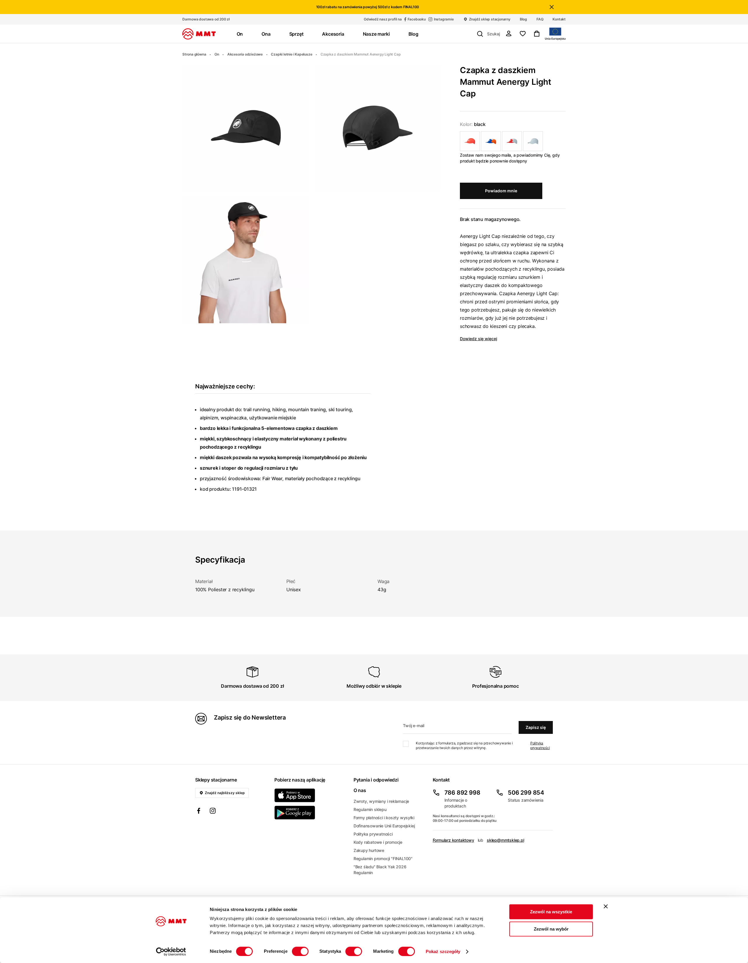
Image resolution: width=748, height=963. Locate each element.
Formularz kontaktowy (453, 840)
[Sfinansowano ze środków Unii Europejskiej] (555, 33)
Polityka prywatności (540, 745)
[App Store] (310, 795)
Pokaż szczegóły (443, 951)
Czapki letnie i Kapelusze (291, 54)
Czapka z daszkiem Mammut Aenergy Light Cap (361, 54)
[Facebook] (198, 811)
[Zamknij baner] (606, 906)
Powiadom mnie (501, 190)
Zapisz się (536, 727)
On (216, 54)
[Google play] (310, 812)
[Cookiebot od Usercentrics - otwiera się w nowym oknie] (171, 951)
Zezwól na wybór (551, 928)
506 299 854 (526, 792)
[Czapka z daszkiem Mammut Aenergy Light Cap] (469, 141)
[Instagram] (212, 811)
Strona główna (194, 54)
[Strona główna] (199, 33)
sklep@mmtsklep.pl (505, 840)
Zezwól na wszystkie (551, 911)
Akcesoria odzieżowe (245, 54)
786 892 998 (462, 792)
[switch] (300, 951)
